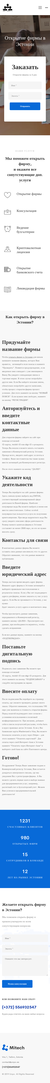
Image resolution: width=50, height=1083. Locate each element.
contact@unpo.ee (10, 1062)
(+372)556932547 (11, 1067)
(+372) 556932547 (19, 1007)
